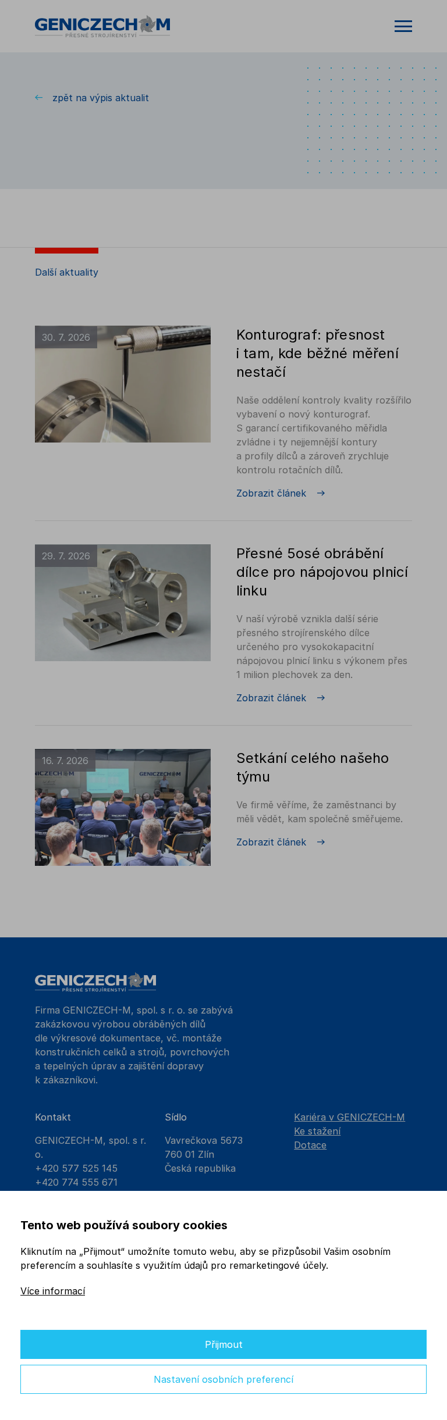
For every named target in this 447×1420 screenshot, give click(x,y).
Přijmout (224, 1344)
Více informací (52, 1291)
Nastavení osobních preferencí (223, 1379)
